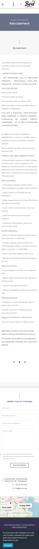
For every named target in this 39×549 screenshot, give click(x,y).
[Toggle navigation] (3, 4)
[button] (15, 507)
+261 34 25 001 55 (21, 485)
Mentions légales (15, 525)
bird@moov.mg (21, 488)
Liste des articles (28, 525)
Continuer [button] (7, 545)
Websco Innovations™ (19, 527)
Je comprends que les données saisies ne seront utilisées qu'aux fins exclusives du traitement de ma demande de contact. (18, 456)
